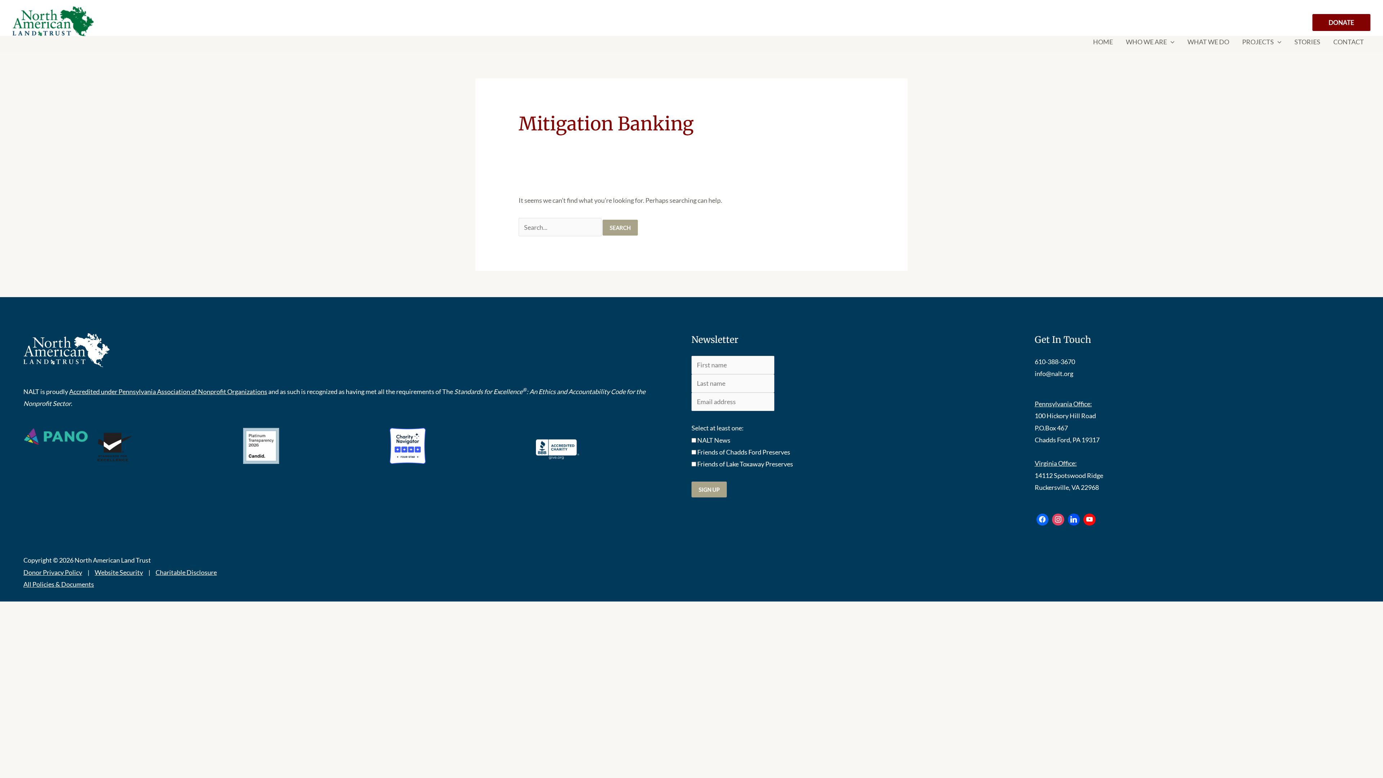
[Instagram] (1058, 520)
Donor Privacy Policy (52, 572)
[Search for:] (561, 227)
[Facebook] (1043, 520)
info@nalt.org (1054, 373)
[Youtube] (1089, 520)
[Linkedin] (1074, 520)
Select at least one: (718, 428)
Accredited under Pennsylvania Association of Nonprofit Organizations (168, 391)
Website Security (119, 572)
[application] (1170, 41)
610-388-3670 (1055, 362)
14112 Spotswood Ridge (1069, 475)
